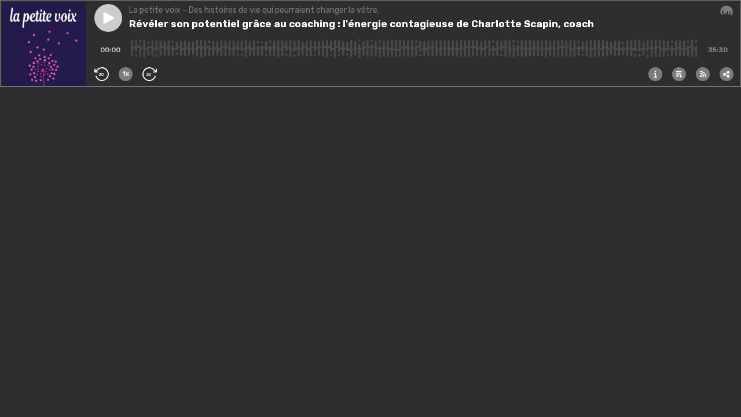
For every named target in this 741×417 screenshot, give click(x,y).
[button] (108, 18)
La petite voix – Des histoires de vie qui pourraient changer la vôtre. (254, 10)
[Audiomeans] (726, 11)
